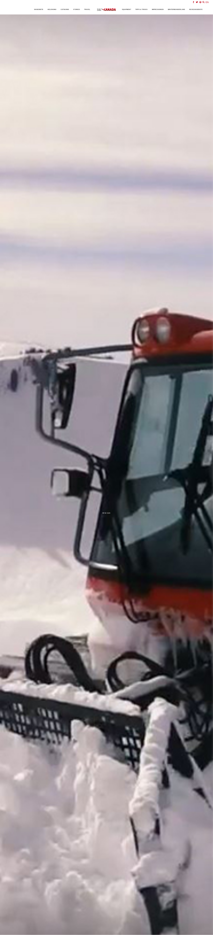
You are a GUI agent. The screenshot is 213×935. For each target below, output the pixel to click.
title (83, 466)
